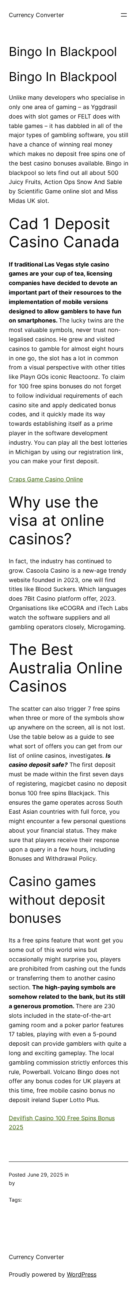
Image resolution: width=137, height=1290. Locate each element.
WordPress (81, 1274)
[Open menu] (123, 15)
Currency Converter (36, 15)
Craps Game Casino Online (46, 479)
